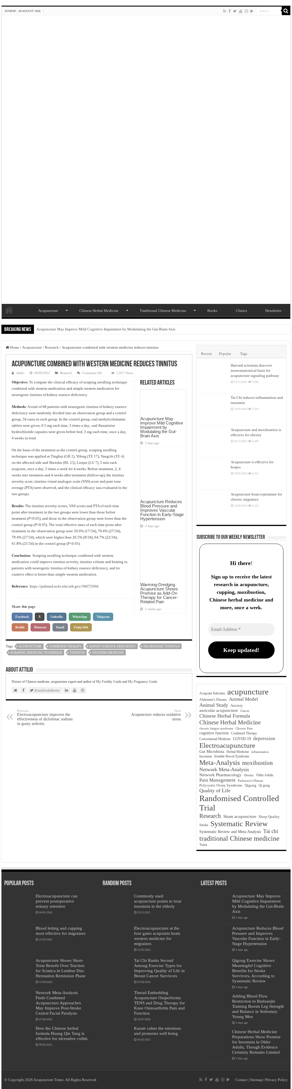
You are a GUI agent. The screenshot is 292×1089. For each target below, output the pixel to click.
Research (52, 347)
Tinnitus (77, 652)
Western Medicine (108, 652)
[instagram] (246, 11)
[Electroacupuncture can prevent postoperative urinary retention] (18, 907)
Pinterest (40, 627)
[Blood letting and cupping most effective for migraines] (18, 940)
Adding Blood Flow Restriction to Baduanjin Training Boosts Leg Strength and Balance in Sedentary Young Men (258, 1006)
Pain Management (217, 780)
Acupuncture (48, 310)
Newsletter (273, 310)
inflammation (260, 751)
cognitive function (214, 733)
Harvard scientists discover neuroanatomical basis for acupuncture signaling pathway (255, 370)
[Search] (286, 11)
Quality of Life (214, 790)
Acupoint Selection (212, 693)
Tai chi (270, 831)
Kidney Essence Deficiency (112, 646)
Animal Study (213, 705)
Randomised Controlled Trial (239, 803)
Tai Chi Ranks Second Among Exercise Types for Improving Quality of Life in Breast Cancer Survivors (159, 968)
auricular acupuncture (218, 710)
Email (60, 627)
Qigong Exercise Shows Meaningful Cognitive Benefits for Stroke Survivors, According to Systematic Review (253, 970)
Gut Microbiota (211, 751)
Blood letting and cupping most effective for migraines (61, 931)
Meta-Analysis (219, 762)
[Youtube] (240, 11)
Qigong (250, 785)
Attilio (20, 373)
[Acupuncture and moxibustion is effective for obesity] (213, 441)
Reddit (20, 627)
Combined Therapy (65, 646)
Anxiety (236, 705)
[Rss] (224, 11)
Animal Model (243, 699)
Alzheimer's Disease (213, 700)
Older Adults (264, 775)
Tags (243, 354)
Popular (225, 354)
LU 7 (93, 462)
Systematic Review (239, 824)
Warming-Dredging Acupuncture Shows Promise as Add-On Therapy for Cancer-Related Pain (159, 593)
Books (212, 310)
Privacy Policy (276, 1080)
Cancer (245, 710)
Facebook (22, 616)
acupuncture (30, 646)
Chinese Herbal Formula (224, 716)
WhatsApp (79, 616)
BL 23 (69, 462)
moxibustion (257, 762)
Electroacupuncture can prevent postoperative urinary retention (57, 901)
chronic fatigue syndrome (216, 728)
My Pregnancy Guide (142, 682)
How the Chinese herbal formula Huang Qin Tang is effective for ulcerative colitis (62, 1033)
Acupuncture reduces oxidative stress (156, 715)
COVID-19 (242, 739)
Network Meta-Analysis (224, 769)
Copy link (81, 627)
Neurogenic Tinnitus (161, 646)
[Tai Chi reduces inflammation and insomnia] (213, 409)
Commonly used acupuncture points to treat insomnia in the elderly (157, 901)
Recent (206, 354)
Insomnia (205, 756)
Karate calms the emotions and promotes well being (157, 1031)
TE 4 (119, 456)
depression (264, 738)
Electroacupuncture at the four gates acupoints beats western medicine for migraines (157, 936)
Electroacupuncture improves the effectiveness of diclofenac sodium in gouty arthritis (45, 717)
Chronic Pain (244, 728)
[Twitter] (234, 11)
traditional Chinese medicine (239, 838)
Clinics (241, 310)
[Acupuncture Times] (146, 159)
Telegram (103, 616)
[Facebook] (229, 11)
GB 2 (69, 456)
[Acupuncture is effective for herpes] (213, 474)
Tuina (203, 845)
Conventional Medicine (215, 739)
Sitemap (256, 1080)
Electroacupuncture (227, 745)
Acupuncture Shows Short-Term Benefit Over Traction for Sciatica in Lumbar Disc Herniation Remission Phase (61, 968)
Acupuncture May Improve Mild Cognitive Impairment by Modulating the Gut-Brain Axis (105, 329)
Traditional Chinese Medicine (163, 310)
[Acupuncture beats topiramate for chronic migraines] (213, 506)
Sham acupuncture (239, 816)
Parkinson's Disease (250, 780)
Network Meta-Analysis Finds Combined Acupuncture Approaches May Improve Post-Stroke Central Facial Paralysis (58, 1002)
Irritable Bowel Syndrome (231, 756)
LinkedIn (56, 616)
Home (9, 310)
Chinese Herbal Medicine (99, 310)
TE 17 (93, 456)
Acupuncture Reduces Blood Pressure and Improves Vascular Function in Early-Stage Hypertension (162, 510)
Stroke (203, 825)
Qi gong (264, 785)
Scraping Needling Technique (36, 652)
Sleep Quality (269, 816)
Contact (241, 1080)
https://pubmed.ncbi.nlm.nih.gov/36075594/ (64, 586)
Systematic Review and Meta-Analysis (230, 831)
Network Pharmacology (220, 775)
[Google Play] (252, 11)
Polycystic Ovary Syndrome (220, 785)
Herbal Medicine (237, 752)
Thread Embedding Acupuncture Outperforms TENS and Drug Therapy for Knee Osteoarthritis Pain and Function (159, 1002)
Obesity (249, 775)
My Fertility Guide (108, 682)
